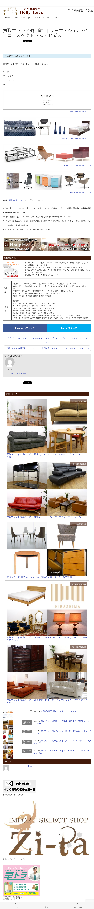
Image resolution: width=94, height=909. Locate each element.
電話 (46, 907)
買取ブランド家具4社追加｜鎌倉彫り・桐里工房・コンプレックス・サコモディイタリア (47, 701)
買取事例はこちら (16, 200)
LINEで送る (77, 907)
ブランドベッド (27, 721)
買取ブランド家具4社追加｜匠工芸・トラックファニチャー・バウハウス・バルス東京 (47, 455)
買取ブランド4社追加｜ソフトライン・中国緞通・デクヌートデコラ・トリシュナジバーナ (48, 348)
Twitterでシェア (69, 328)
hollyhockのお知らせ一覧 (16, 373)
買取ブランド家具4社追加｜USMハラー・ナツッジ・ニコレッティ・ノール (44, 517)
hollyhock (30, 766)
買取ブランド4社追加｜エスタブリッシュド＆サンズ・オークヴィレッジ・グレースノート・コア (47, 340)
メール (15, 907)
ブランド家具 (75, 401)
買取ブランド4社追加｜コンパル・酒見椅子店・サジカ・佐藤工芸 (39, 577)
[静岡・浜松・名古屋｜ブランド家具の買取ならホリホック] (24, 11)
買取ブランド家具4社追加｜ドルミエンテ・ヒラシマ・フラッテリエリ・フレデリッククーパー (47, 638)
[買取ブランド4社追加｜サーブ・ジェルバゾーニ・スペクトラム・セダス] (47, 426)
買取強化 (83, 401)
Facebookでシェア (25, 328)
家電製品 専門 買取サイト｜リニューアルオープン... (61, 711)
